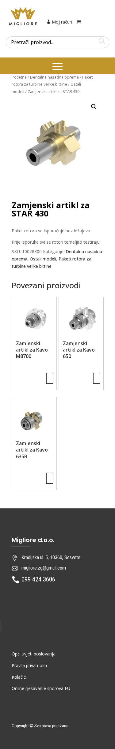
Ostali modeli (43, 259)
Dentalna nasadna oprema (54, 77)
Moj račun (61, 22)
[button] (93, 106)
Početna (19, 77)
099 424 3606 (38, 579)
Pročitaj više (49, 378)
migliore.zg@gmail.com (43, 568)
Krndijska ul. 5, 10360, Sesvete (50, 557)
